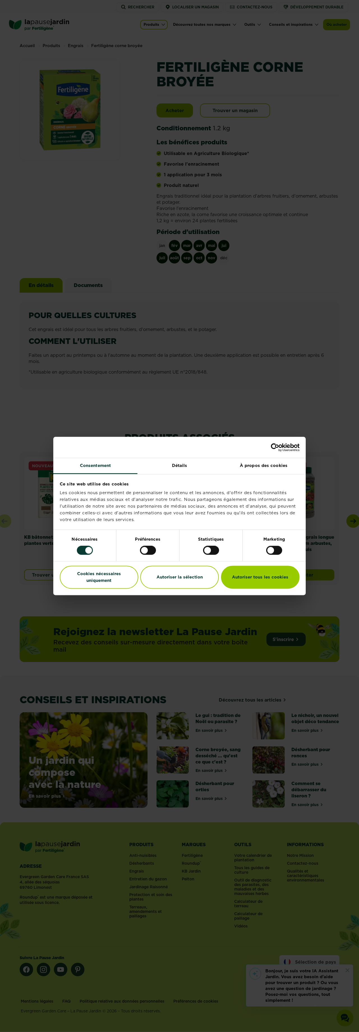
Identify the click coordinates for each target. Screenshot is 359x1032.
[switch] (148, 550)
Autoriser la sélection (180, 577)
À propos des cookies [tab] (263, 465)
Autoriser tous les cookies (260, 577)
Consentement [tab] (95, 465)
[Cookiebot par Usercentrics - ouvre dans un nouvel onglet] (275, 447)
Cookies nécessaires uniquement (99, 577)
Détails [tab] (179, 465)
